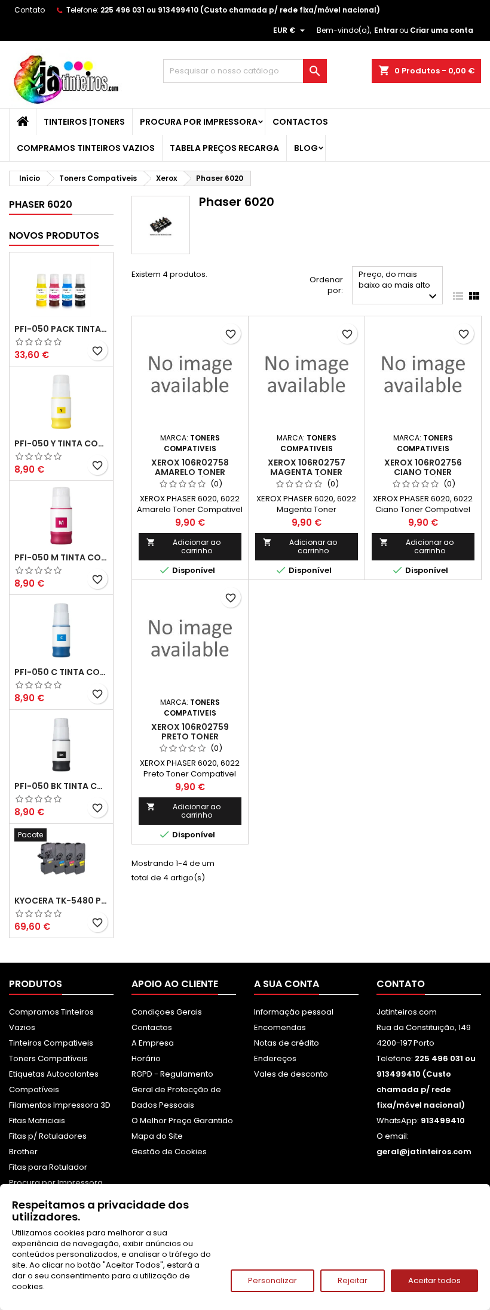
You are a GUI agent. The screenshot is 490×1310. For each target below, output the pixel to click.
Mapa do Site (157, 1136)
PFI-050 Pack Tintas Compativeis (61, 329)
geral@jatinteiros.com (423, 1151)
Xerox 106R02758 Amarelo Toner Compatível (190, 472)
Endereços (275, 1058)
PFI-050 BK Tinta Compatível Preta (61, 786)
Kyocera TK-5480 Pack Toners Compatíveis (61, 900)
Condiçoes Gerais (166, 1012)
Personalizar (272, 1280)
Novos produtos (54, 235)
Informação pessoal (293, 1012)
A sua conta (286, 984)
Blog (306, 148)
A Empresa (152, 1043)
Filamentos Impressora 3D (60, 1105)
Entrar (386, 30)
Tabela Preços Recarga (224, 148)
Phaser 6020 (40, 204)
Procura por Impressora (199, 122)
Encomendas (280, 1027)
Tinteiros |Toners (84, 122)
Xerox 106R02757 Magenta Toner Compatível (306, 472)
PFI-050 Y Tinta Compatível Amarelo (61, 443)
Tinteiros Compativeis (51, 1043)
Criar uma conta (441, 30)
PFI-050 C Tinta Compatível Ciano (61, 672)
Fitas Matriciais (37, 1120)
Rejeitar (353, 1280)
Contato (29, 10)
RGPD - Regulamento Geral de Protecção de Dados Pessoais (176, 1089)
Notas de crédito (286, 1043)
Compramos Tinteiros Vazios (86, 148)
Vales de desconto (291, 1074)
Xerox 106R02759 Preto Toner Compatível (190, 736)
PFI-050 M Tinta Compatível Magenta (61, 557)
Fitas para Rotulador (48, 1167)
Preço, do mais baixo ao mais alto (399, 286)
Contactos (300, 122)
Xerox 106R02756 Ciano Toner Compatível (423, 472)
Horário (146, 1058)
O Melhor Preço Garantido (182, 1120)
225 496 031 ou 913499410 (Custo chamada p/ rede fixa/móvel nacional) (240, 10)
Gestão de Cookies (169, 1151)
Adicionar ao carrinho (183, 546)
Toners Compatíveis (48, 1058)
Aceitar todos (434, 1280)
